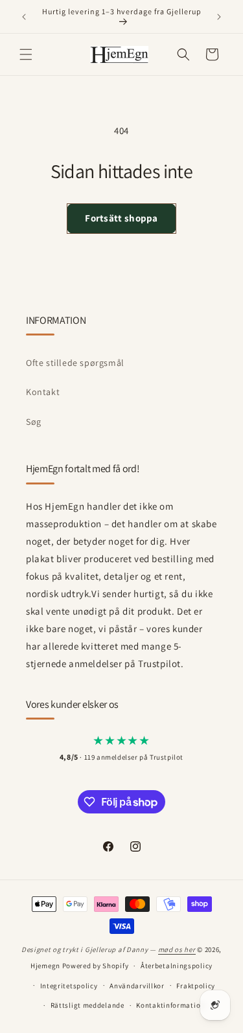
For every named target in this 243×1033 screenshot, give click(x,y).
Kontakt (43, 392)
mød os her (177, 949)
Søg (33, 421)
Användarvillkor (137, 985)
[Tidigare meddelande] (24, 17)
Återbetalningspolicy (177, 965)
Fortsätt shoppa (121, 218)
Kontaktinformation (170, 1005)
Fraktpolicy (195, 985)
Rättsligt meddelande (87, 1005)
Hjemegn (45, 965)
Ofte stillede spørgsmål (75, 363)
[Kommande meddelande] (219, 17)
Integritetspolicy (69, 985)
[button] (26, 54)
